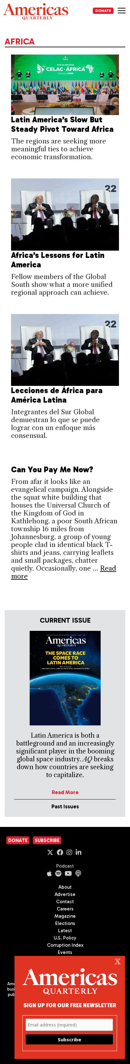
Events (65, 952)
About (65, 887)
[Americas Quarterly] (35, 11)
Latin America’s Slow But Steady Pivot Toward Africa (62, 124)
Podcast (65, 866)
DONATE (103, 11)
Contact (65, 901)
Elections (65, 923)
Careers (65, 909)
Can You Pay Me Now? (52, 469)
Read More (65, 792)
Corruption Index (65, 945)
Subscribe (47, 840)
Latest (65, 930)
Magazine (65, 916)
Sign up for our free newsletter (69, 1005)
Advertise (65, 894)
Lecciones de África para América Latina (57, 395)
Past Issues (65, 806)
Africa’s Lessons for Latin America (57, 260)
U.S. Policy (65, 938)
